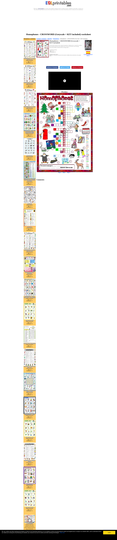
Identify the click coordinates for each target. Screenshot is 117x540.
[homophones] (29, 226)
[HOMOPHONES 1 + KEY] (29, 413)
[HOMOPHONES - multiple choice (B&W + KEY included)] (29, 295)
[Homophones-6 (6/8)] (29, 319)
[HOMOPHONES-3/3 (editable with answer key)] (29, 105)
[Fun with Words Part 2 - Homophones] (29, 271)
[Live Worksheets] (29, 522)
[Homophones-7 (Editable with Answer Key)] (29, 365)
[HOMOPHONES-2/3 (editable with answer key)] (29, 81)
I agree (109, 532)
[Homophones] (29, 203)
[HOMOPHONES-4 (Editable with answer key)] (29, 249)
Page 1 (59, 172)
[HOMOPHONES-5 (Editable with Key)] (29, 459)
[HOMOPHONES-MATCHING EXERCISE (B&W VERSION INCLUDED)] (29, 178)
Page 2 (64, 172)
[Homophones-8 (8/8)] (29, 506)
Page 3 (68, 172)
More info (62, 532)
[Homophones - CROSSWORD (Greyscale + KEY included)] (65, 132)
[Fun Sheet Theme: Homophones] (29, 342)
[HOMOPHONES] (29, 155)
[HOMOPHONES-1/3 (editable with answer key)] (29, 57)
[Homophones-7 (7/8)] (29, 436)
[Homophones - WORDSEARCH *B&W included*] (29, 389)
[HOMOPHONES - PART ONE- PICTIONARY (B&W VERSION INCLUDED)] (29, 129)
